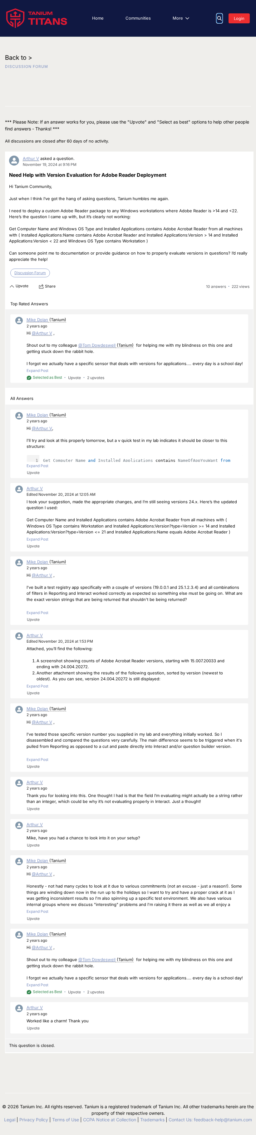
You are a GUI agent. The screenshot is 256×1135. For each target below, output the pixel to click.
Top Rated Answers (29, 303)
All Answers (21, 398)
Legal (9, 1119)
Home (98, 18)
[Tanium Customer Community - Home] (36, 18)
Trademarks (152, 1119)
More (178, 18)
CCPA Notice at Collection (109, 1119)
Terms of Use (65, 1119)
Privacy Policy (33, 1119)
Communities (138, 18)
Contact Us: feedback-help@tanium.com (210, 1119)
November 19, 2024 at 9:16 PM (49, 164)
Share (50, 286)
